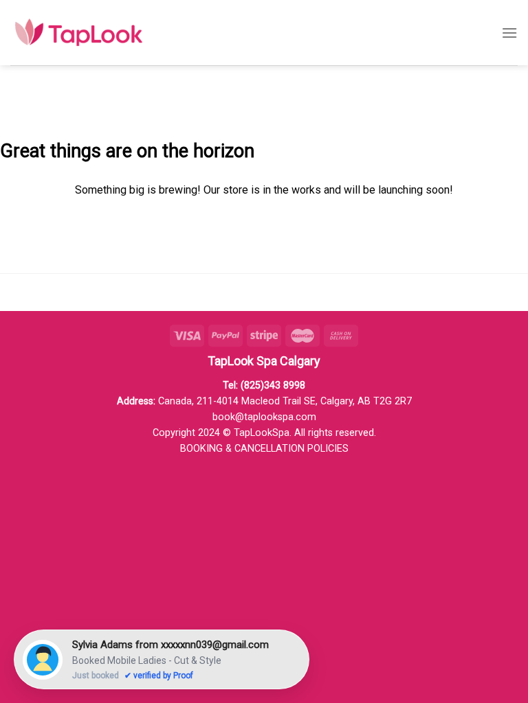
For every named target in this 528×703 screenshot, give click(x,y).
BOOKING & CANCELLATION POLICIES (264, 448)
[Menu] (509, 32)
